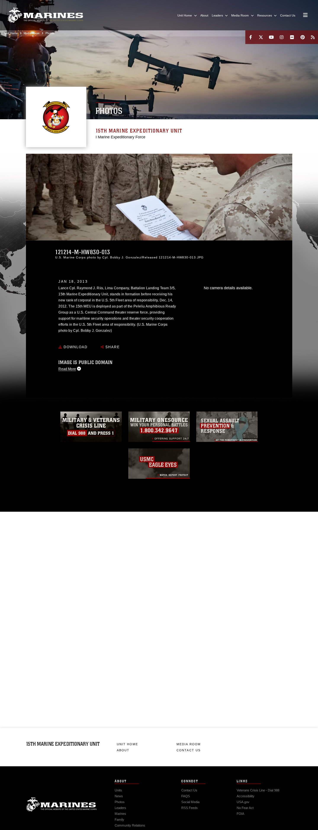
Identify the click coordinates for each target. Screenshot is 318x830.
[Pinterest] (302, 37)
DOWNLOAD (75, 347)
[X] (261, 37)
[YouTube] (271, 37)
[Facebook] (250, 37)
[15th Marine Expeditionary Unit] (45, 15)
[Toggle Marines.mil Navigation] (305, 15)
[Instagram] (281, 37)
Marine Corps (61, 804)
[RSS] (313, 37)
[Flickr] (292, 37)
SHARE (112, 347)
